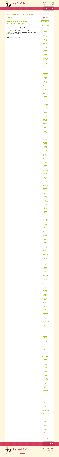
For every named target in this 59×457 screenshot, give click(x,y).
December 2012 (45, 201)
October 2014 (45, 171)
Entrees (45, 318)
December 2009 (45, 250)
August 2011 (45, 223)
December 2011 (45, 217)
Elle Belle (45, 317)
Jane (45, 345)
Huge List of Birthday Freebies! (45, 21)
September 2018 (45, 108)
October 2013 (45, 188)
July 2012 (45, 208)
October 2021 (45, 59)
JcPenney (45, 349)
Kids (45, 352)
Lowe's (45, 360)
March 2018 (45, 116)
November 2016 (45, 138)
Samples (45, 397)
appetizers (45, 271)
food (45, 328)
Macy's (45, 361)
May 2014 (45, 178)
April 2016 (45, 147)
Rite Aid (45, 395)
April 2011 (45, 228)
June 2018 (45, 112)
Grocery (45, 334)
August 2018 (45, 109)
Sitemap (21, 453)
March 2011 (45, 230)
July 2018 (45, 111)
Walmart (45, 428)
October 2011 (45, 220)
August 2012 (45, 207)
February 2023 (45, 51)
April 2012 (45, 212)
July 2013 (45, 192)
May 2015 (45, 162)
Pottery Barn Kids (45, 376)
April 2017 (45, 131)
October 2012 (45, 204)
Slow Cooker (45, 402)
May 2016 (45, 146)
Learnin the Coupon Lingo (45, 357)
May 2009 (45, 259)
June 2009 (45, 258)
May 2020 (45, 81)
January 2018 (45, 119)
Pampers (45, 372)
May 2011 (45, 227)
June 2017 (45, 128)
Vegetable (45, 424)
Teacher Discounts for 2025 (45, 20)
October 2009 (45, 253)
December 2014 (45, 169)
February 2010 (45, 247)
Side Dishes (45, 401)
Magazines (45, 363)
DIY (45, 310)
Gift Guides (18, 8)
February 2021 (45, 69)
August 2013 (45, 190)
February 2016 (45, 150)
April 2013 (45, 196)
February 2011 (45, 231)
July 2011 (45, 224)
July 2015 (45, 159)
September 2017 (45, 124)
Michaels (45, 364)
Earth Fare (45, 314)
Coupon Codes (45, 291)
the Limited (45, 417)
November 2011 (45, 219)
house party (45, 341)
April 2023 (45, 48)
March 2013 (45, 197)
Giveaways (45, 333)
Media (34, 8)
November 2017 (45, 121)
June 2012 (45, 209)
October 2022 (45, 52)
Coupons (13, 8)
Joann (45, 351)
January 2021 (45, 70)
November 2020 (45, 73)
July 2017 (45, 127)
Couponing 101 (45, 295)
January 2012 (45, 216)
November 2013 (45, 186)
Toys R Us (45, 420)
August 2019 (45, 93)
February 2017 (45, 134)
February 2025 (45, 32)
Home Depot (45, 340)
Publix (45, 382)
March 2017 (45, 132)
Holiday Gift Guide (45, 338)
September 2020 (45, 75)
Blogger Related (45, 283)
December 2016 (45, 136)
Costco (45, 288)
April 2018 (45, 115)
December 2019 (45, 88)
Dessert (45, 307)
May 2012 (45, 211)
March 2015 (45, 165)
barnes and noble (45, 275)
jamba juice (45, 344)
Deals (45, 305)
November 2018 (45, 105)
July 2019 (45, 94)
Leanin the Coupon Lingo (45, 356)
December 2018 (45, 104)
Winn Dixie (45, 429)
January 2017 (45, 135)
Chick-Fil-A (45, 286)
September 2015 (45, 157)
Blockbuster (45, 282)
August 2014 (45, 174)
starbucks (45, 407)
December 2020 (45, 71)
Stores (23, 8)
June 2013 (45, 193)
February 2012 (45, 215)
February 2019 (45, 101)
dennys (45, 306)
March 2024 (45, 40)
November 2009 (45, 251)
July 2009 (45, 257)
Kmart (45, 353)
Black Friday (45, 280)
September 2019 (45, 92)
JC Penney (45, 348)
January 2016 (45, 151)
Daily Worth (45, 303)
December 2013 (45, 185)
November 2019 (45, 89)
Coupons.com (45, 298)
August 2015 (45, 158)
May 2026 (45, 29)
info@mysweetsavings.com (49, 2)
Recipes (30, 8)
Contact (38, 8)
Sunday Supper (45, 413)
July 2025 (45, 31)
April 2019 (45, 98)
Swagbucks (45, 414)
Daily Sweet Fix (45, 302)
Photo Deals (45, 374)
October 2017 (45, 123)
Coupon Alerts (45, 290)
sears (45, 398)
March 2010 (45, 246)
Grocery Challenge (45, 336)
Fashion (45, 325)
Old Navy (45, 371)
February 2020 (45, 85)
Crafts (45, 299)
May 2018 (45, 113)
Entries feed (45, 435)
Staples (45, 406)
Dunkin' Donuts (45, 313)
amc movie (45, 268)
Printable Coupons (45, 379)
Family (45, 322)
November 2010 (45, 235)
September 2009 (45, 254)
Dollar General (45, 311)
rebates (45, 384)
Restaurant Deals (45, 390)
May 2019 (45, 97)
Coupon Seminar (45, 294)
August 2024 (45, 36)
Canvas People (45, 284)
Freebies (45, 329)
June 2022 (45, 55)
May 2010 (45, 243)
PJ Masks (45, 375)
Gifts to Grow (45, 330)
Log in (45, 434)
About (10, 8)
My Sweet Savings (45, 367)
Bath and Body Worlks (45, 276)
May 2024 (45, 39)
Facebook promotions (45, 321)
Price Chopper (45, 378)
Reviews (45, 394)
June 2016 (45, 144)
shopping (45, 399)
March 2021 (45, 67)
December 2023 (45, 42)
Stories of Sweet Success (45, 410)
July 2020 (45, 78)
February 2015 (45, 166)
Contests (45, 287)
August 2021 (45, 62)
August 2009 (45, 255)
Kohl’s (45, 355)
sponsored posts (45, 405)
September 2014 (45, 173)
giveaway (45, 332)
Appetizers (45, 272)
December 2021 (45, 58)
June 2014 (45, 177)
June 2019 (45, 96)
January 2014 (45, 184)
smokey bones (45, 403)
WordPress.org (45, 438)
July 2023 (45, 46)
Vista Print (45, 425)
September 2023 (45, 43)
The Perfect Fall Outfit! (45, 25)
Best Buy (45, 279)
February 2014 (45, 182)
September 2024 (45, 35)
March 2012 (45, 213)
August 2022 (45, 54)
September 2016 (45, 140)
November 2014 (45, 170)
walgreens (45, 426)
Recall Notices (45, 386)
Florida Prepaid (45, 326)
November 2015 (45, 154)
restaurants (45, 391)
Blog (26, 8)
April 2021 (45, 66)
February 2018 (45, 117)
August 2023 (45, 44)
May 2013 (45, 194)
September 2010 (45, 238)
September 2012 (45, 205)
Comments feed (45, 436)
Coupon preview (45, 292)
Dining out (45, 309)
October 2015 (45, 155)
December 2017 (45, 120)
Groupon (45, 337)
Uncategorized (45, 422)
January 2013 (45, 200)
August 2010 (45, 239)
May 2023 (45, 47)
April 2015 (45, 163)
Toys (45, 418)
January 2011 (45, 232)
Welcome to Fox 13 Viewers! (45, 18)
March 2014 (45, 181)
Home (7, 8)
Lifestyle (45, 359)
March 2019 (45, 100)
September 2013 (45, 189)
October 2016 (45, 139)
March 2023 (45, 50)
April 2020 (45, 82)
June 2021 (45, 65)
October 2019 (45, 90)
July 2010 (45, 240)
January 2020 (45, 86)
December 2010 (45, 234)
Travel (45, 421)
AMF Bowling (45, 269)
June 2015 (45, 161)
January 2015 (45, 167)
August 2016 (45, 142)
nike (45, 368)
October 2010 (45, 236)
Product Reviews (45, 380)
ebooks (45, 315)
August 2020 (45, 77)
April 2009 (45, 261)
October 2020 (45, 74)
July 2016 (45, 143)
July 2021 (45, 63)
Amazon (45, 265)
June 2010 (45, 242)
